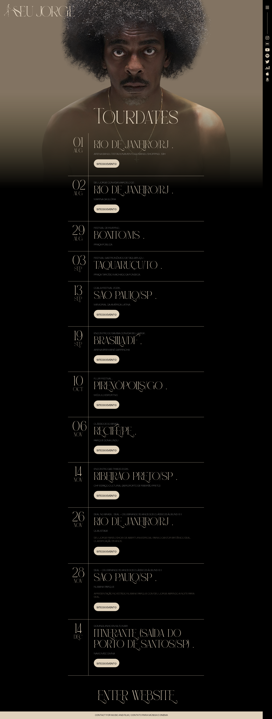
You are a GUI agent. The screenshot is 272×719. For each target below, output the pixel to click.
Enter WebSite (136, 696)
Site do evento (106, 163)
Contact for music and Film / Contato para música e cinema (131, 715)
